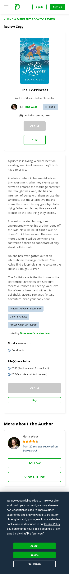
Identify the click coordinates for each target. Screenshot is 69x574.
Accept (34, 546)
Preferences (35, 564)
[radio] (23, 441)
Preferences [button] (35, 533)
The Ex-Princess (34, 90)
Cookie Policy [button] (52, 524)
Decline (34, 555)
